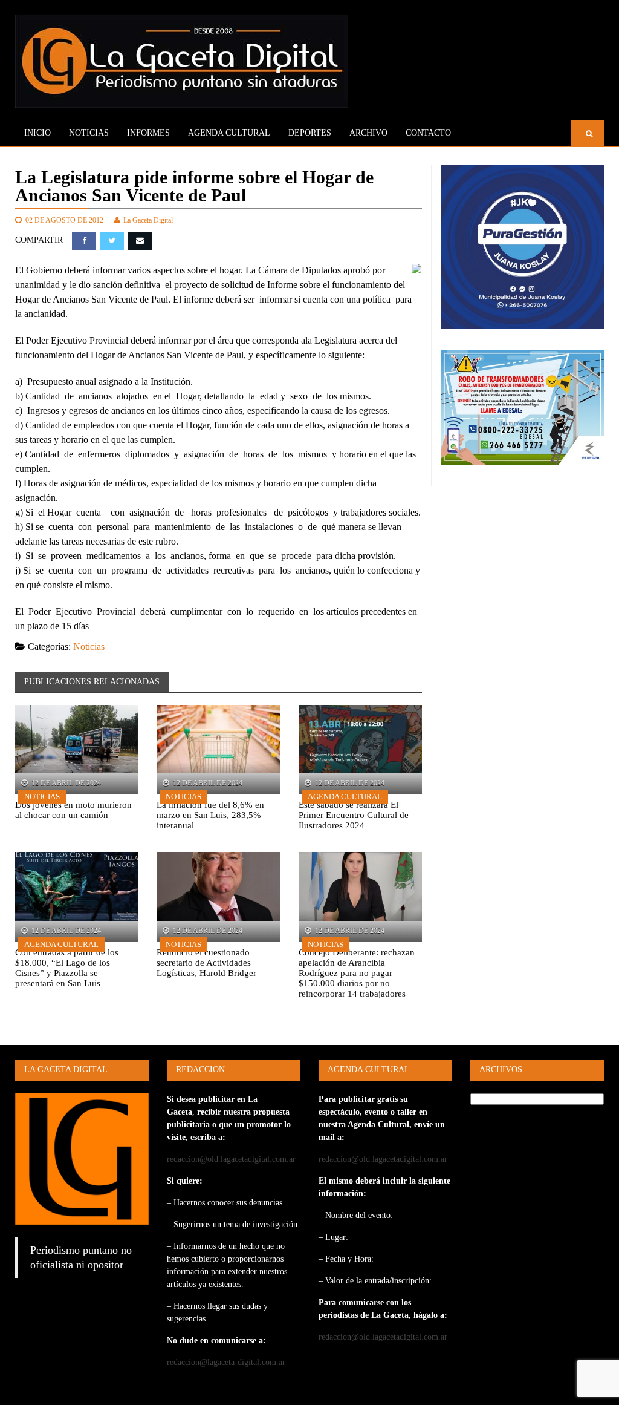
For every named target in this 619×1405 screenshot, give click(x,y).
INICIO (37, 132)
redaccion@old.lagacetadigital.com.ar (231, 1159)
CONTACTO (428, 132)
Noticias (89, 132)
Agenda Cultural (345, 796)
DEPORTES (309, 132)
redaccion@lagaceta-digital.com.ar (226, 1362)
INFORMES (148, 132)
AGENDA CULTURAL (229, 132)
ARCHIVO (368, 132)
